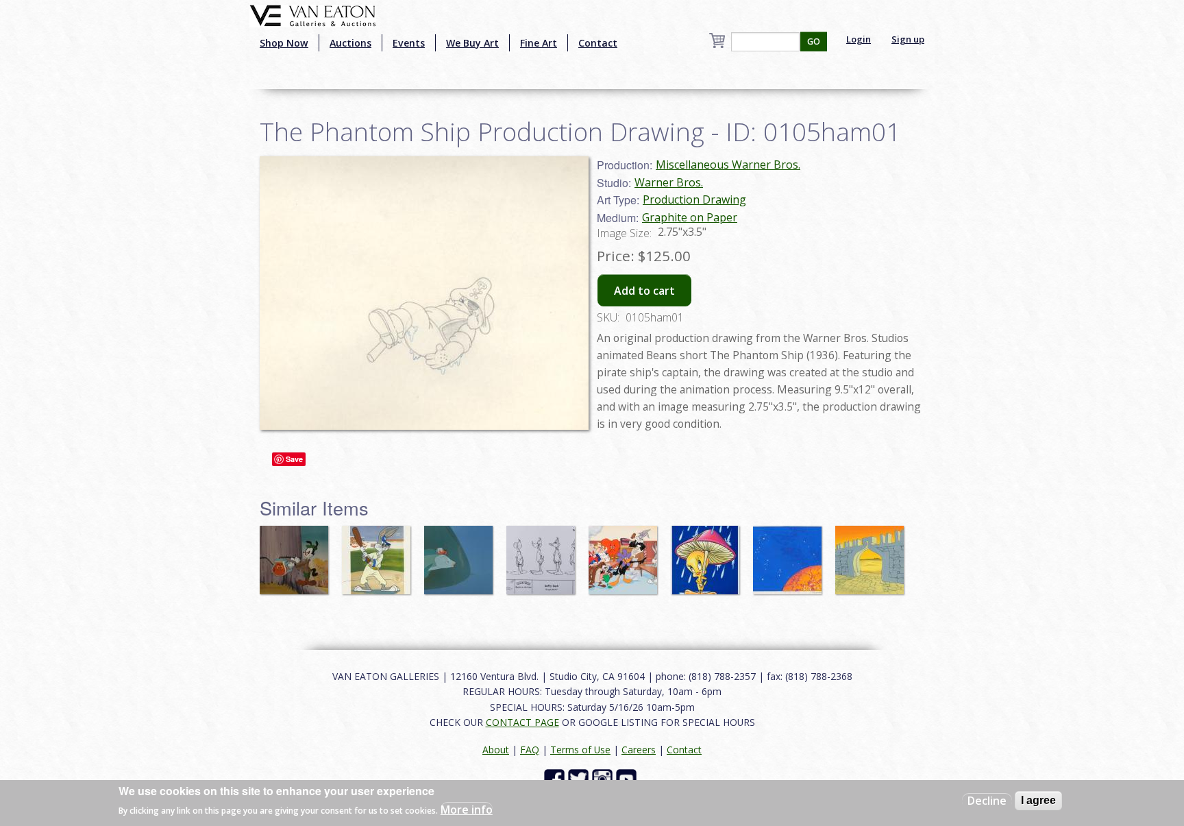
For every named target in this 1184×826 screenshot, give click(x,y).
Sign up (907, 39)
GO (813, 41)
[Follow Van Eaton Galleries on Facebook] (556, 778)
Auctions (350, 42)
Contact (597, 42)
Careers (638, 749)
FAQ (529, 749)
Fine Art (538, 42)
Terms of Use (580, 749)
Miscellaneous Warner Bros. (728, 164)
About (495, 749)
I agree (1038, 800)
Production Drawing (694, 199)
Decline (987, 800)
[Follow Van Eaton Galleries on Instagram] (604, 778)
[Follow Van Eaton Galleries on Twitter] (580, 778)
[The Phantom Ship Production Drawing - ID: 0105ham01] (424, 292)
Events (409, 42)
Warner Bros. (668, 182)
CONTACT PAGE (522, 722)
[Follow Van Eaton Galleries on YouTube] (628, 778)
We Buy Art (472, 42)
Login (858, 39)
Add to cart (644, 290)
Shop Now (284, 42)
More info (467, 809)
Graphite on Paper (689, 217)
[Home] (312, 14)
